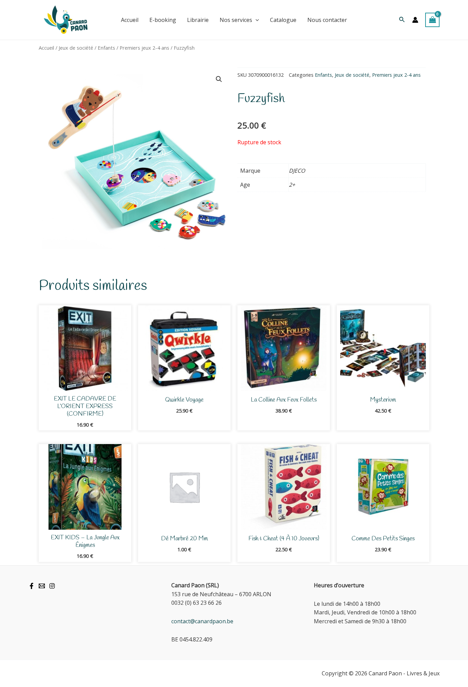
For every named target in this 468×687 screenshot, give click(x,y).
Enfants (106, 47)
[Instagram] (52, 586)
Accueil (46, 47)
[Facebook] (31, 586)
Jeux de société (76, 47)
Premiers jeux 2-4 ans (144, 47)
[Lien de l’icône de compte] (415, 20)
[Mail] (42, 586)
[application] (255, 20)
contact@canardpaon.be (202, 621)
